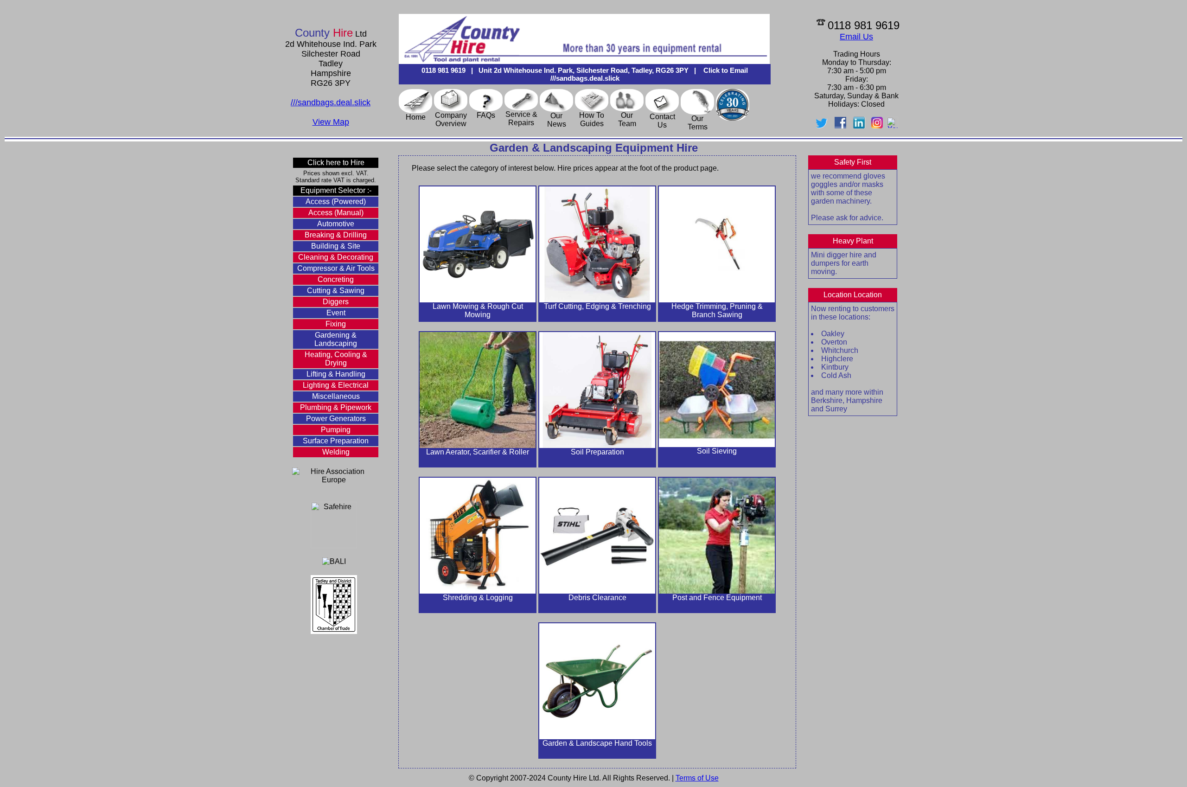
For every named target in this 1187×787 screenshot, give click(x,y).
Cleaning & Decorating (335, 257)
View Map (331, 122)
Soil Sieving (717, 451)
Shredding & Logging (478, 597)
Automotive (335, 224)
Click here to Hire (335, 162)
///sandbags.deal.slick (330, 102)
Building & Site (335, 246)
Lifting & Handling (335, 374)
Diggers (336, 302)
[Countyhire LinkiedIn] (858, 126)
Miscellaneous (336, 396)
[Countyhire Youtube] (892, 126)
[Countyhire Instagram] (877, 126)
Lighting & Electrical (336, 385)
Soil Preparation (597, 452)
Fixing (335, 324)
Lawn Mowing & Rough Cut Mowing (478, 310)
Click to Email (725, 70)
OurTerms (698, 123)
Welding (336, 452)
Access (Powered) (336, 201)
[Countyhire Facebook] (840, 126)
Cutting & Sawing (335, 290)
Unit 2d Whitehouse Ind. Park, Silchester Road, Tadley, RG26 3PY (584, 70)
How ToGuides (591, 119)
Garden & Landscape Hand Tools (597, 743)
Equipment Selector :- (335, 190)
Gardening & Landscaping (335, 339)
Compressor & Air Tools (336, 268)
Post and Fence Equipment (717, 597)
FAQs (486, 115)
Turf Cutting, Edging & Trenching (597, 306)
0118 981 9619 (443, 70)
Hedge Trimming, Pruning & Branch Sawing (717, 310)
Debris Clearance (597, 597)
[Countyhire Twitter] (824, 126)
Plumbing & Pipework (335, 407)
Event (335, 313)
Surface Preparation (336, 441)
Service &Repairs (521, 118)
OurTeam (627, 119)
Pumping (336, 430)
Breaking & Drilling (336, 235)
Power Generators (336, 418)
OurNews (556, 120)
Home (416, 117)
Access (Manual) (336, 213)
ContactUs (662, 121)
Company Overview (451, 119)
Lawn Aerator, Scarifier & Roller (477, 452)
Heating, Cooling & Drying (336, 359)
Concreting (336, 279)
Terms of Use (697, 778)
